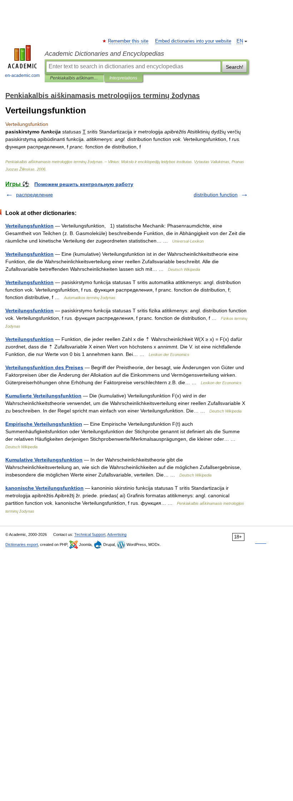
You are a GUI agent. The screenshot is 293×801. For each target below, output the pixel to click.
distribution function (216, 194)
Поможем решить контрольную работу (83, 184)
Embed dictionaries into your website (193, 41)
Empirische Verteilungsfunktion (43, 424)
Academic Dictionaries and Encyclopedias (104, 53)
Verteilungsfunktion (29, 226)
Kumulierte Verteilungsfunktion (43, 396)
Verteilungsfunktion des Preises (44, 367)
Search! (234, 67)
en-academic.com (22, 75)
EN (240, 41)
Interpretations (123, 77)
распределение (34, 194)
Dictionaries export (21, 544)
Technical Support (89, 534)
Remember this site (128, 41)
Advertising (116, 534)
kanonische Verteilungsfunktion (44, 488)
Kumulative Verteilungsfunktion (44, 460)
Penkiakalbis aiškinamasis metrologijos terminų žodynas (74, 77)
